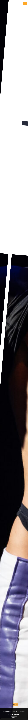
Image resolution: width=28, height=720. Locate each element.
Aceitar (14, 717)
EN (17, 704)
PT (14, 704)
